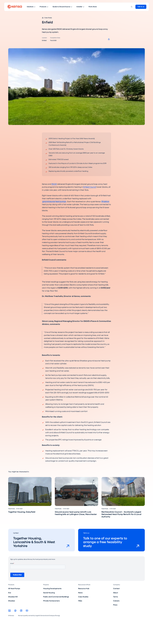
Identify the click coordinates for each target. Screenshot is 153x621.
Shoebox (105, 202)
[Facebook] (15, 610)
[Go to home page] (15, 6)
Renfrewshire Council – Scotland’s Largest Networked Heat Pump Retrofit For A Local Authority (121, 514)
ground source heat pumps (54, 202)
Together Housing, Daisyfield (21, 512)
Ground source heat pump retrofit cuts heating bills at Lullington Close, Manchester (76, 513)
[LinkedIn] (9, 610)
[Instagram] (21, 610)
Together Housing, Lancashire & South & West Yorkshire (34, 542)
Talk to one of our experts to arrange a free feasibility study (105, 542)
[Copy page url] (109, 39)
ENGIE (54, 184)
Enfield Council (89, 187)
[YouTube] (27, 610)
